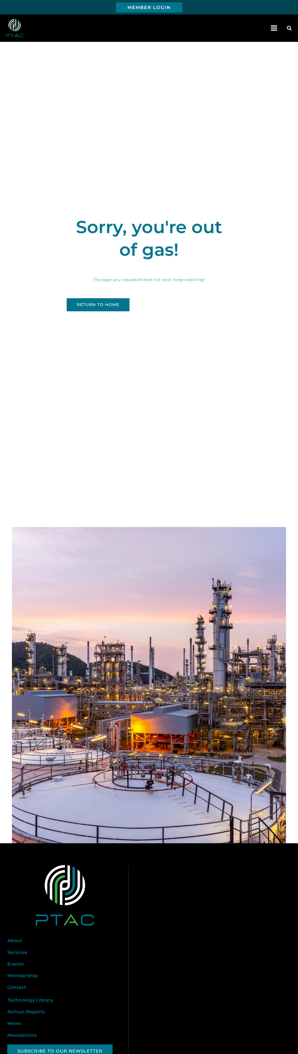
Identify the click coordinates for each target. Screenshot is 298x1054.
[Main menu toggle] (274, 28)
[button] (149, 7)
